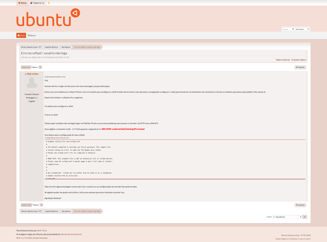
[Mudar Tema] (49, 3)
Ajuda (278, 239)
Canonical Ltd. (75, 234)
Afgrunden (33, 73)
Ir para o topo (26, 205)
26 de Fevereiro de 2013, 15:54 (55, 77)
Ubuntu (64, 234)
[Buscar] (293, 29)
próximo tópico (299, 59)
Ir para (269, 217)
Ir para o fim (26, 67)
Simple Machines (40, 238)
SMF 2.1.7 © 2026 (24, 238)
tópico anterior (283, 59)
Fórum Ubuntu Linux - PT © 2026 (296, 235)
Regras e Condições (289, 239)
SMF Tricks (42, 230)
